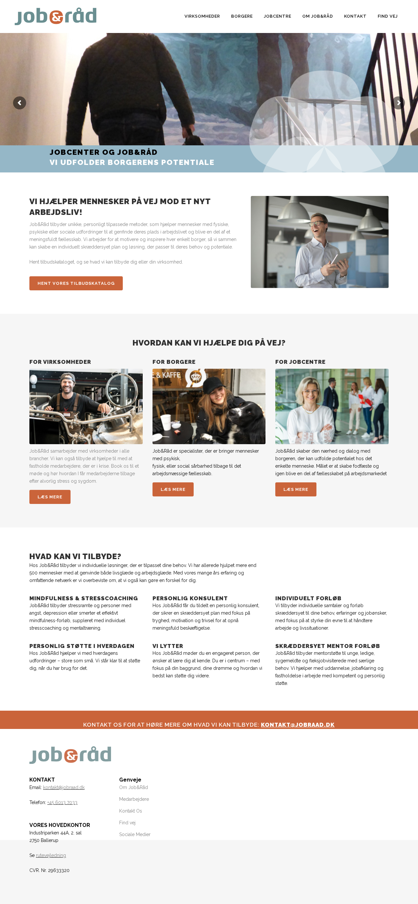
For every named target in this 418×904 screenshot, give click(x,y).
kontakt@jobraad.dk (64, 787)
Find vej (127, 822)
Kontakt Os (130, 811)
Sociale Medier (135, 834)
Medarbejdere (134, 799)
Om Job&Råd (133, 787)
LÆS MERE (50, 496)
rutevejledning (51, 855)
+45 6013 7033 (62, 802)
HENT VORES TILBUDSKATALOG (76, 283)
